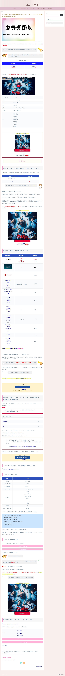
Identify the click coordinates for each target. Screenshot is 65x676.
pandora (4, 424)
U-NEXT (13, 66)
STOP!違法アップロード (22, 446)
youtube (4, 418)
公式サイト (19, 630)
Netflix (11, 181)
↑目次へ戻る (4, 645)
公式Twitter (19, 633)
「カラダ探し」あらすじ (23, 638)
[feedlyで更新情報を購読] (21, 663)
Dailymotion (5, 421)
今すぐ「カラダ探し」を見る (22, 457)
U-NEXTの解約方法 (23, 549)
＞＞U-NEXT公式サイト (22, 154)
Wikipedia (19, 632)
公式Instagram (20, 635)
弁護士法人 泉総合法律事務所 (31, 446)
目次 (22, 161)
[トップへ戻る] (63, 674)
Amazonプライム (11, 178)
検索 (47, 13)
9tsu (3, 426)
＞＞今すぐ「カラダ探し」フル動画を (12, 348)
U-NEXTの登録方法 (23, 546)
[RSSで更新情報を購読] (24, 663)
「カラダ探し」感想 (23, 642)
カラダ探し (8, 657)
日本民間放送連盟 (14, 446)
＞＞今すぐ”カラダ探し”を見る (22, 150)
